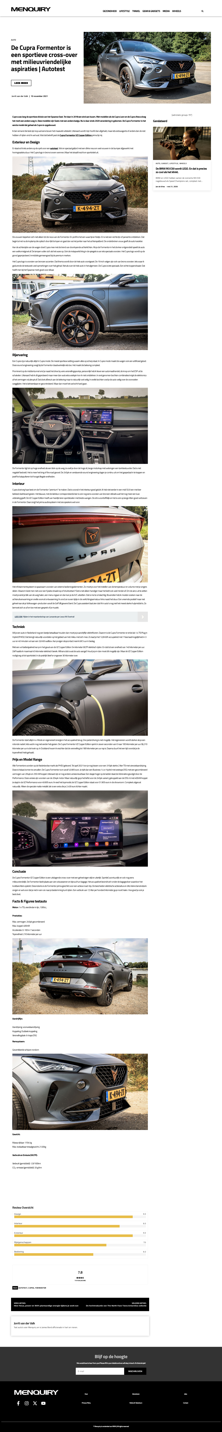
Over (86, 1394)
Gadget (164, 163)
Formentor (40, 1287)
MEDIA (166, 11)
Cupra (31, 1287)
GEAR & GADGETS (151, 11)
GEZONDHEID (110, 11)
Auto (158, 163)
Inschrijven (135, 1371)
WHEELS (176, 11)
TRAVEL (136, 11)
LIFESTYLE (124, 11)
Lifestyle (173, 163)
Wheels (183, 163)
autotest (22, 1287)
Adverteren (136, 1394)
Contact (185, 1402)
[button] (202, 11)
